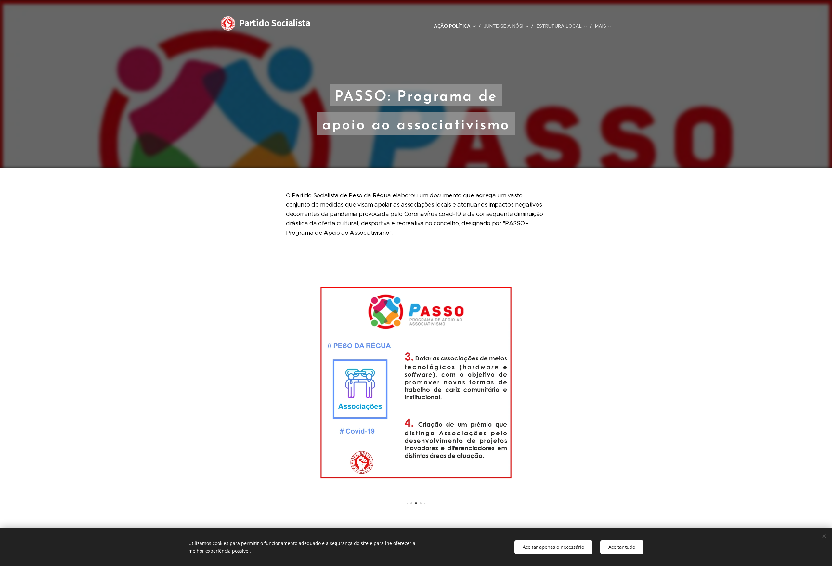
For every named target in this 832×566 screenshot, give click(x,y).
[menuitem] (456, 26)
